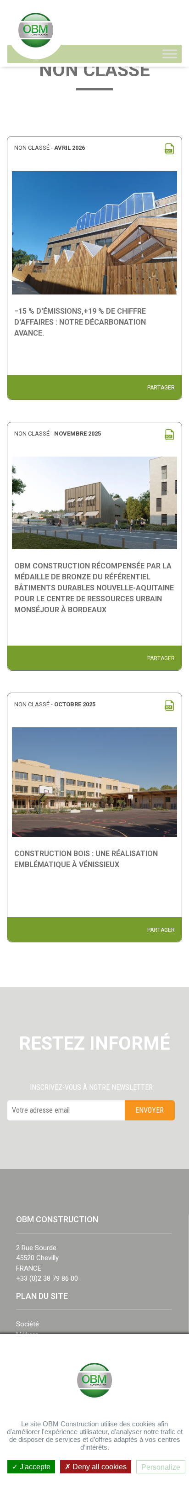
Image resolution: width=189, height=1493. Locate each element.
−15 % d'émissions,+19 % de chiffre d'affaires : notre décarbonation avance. (80, 322)
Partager (161, 387)
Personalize (160, 1467)
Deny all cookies (99, 1467)
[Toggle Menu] (169, 53)
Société (27, 1324)
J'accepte (34, 1467)
